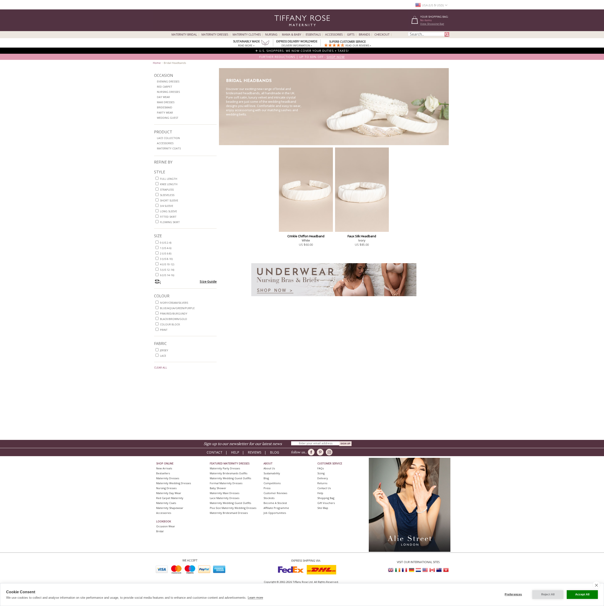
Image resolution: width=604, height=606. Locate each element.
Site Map (322, 508)
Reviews (254, 452)
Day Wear (163, 97)
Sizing (321, 473)
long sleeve (168, 211)
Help (235, 452)
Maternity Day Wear (168, 493)
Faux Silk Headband (362, 236)
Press (267, 488)
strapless (167, 189)
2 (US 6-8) (165, 253)
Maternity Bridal (184, 34)
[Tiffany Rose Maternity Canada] (432, 570)
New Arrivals (164, 468)
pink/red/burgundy (173, 313)
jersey (164, 350)
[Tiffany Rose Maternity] (281, 29)
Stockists (269, 498)
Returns (322, 483)
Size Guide (208, 281)
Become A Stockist (275, 503)
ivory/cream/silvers (174, 302)
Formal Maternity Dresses (226, 483)
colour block (170, 324)
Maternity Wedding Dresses (173, 483)
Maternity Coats (169, 148)
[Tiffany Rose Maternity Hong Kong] (445, 570)
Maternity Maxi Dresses (224, 493)
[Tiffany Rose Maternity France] (404, 570)
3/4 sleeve (166, 206)
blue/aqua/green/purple (177, 308)
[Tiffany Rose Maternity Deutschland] (411, 570)
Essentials (313, 34)
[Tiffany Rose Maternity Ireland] (397, 570)
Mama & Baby (291, 34)
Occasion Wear (165, 526)
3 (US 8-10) (166, 259)
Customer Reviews (275, 493)
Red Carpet (164, 86)
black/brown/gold (173, 319)
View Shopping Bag (432, 23)
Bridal (160, 531)
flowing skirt (170, 222)
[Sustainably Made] (265, 43)
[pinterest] (321, 452)
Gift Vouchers (326, 503)
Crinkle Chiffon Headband (305, 236)
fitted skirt (168, 216)
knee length (168, 184)
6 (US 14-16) (167, 275)
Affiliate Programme (276, 508)
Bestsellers (163, 473)
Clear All (160, 367)
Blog (274, 452)
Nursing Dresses (168, 92)
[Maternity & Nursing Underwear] (333, 297)
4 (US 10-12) (167, 264)
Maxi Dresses (165, 102)
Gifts (350, 34)
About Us (269, 468)
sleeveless (167, 195)
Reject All (548, 594)
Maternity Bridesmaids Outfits (228, 473)
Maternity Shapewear (169, 508)
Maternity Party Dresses (225, 468)
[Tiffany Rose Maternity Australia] (439, 570)
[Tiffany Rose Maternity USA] (425, 570)
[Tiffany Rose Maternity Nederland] (418, 570)
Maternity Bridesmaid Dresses (229, 513)
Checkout (382, 34)
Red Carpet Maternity (169, 498)
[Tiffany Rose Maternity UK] (391, 570)
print (164, 330)
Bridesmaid (164, 107)
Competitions (272, 483)
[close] (596, 585)
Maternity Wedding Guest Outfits (230, 478)
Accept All (582, 594)
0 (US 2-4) (165, 242)
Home (157, 63)
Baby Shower (218, 488)
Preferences (513, 594)
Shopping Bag (325, 498)
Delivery (322, 478)
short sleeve (169, 200)
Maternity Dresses (214, 34)
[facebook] (312, 452)
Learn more (255, 597)
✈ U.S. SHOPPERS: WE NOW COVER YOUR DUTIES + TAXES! (302, 51)
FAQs (320, 468)
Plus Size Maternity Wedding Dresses (233, 508)
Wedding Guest (167, 117)
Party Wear (165, 112)
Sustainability (272, 473)
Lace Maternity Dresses (224, 498)
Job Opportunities (275, 513)
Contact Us (324, 488)
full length (168, 178)
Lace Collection (168, 138)
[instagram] (330, 452)
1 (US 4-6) (165, 248)
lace (163, 355)
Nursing (271, 34)
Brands (364, 34)
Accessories (334, 34)
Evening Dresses (168, 81)
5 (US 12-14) (167, 269)
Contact (214, 452)
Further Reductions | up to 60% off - (302, 57)
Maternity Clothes (247, 34)
